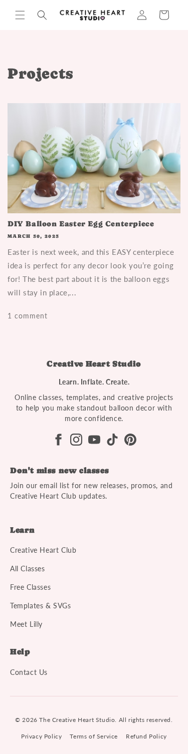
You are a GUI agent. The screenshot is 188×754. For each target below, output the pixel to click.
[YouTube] (94, 440)
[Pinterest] (130, 440)
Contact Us (29, 672)
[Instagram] (76, 440)
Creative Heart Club (43, 550)
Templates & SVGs (40, 605)
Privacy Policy (41, 736)
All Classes (27, 568)
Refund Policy (146, 736)
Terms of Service (94, 736)
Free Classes (30, 587)
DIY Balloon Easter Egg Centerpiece (81, 224)
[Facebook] (58, 440)
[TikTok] (112, 440)
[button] (20, 15)
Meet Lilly (26, 624)
